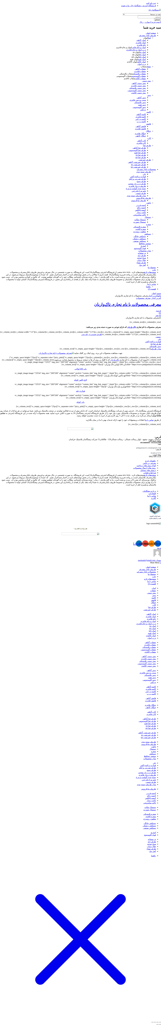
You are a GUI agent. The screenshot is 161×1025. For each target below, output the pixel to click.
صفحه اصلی (151, 33)
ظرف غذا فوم (140, 153)
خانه (159, 296)
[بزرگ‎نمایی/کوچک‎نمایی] (160, 1022)
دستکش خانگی (139, 236)
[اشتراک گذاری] (155, 1022)
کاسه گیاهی (141, 114)
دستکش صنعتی (139, 241)
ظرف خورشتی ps (138, 165)
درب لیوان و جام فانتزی (136, 50)
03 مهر (158, 315)
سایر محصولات (144, 251)
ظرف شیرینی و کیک (137, 179)
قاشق (148, 124)
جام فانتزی (141, 45)
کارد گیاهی (141, 141)
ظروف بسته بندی (143, 172)
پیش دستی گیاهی (139, 83)
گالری (153, 498)
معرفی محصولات (143, 298)
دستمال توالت (140, 220)
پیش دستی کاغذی (138, 93)
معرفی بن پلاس (149, 463)
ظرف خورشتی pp (138, 167)
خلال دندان (141, 260)
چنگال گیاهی (140, 136)
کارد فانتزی (141, 143)
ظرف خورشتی (144, 160)
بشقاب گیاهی (140, 69)
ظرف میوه (141, 181)
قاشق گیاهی (141, 126)
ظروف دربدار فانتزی (137, 186)
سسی (158, 337)
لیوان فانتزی (141, 43)
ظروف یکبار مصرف (147, 35)
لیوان (149, 38)
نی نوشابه (142, 253)
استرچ (143, 246)
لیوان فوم (142, 59)
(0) (160, 313)
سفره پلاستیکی (139, 227)
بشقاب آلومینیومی (139, 76)
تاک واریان (131, 327)
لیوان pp (142, 54)
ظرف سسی (140, 193)
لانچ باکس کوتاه (80, 380)
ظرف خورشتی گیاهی (137, 162)
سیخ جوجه (141, 258)
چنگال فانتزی (140, 133)
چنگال (148, 131)
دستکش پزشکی (139, 239)
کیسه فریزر (141, 205)
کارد (149, 138)
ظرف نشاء (141, 263)
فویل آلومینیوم (140, 248)
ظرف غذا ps (141, 155)
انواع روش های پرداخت (146, 465)
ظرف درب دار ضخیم (137, 184)
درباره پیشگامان (149, 491)
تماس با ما (151, 284)
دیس (149, 95)
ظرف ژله (142, 255)
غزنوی (158, 311)
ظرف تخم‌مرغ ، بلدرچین (91, 334)
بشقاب (149, 66)
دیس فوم (142, 105)
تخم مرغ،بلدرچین (139, 191)
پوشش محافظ (145, 243)
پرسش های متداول (148, 470)
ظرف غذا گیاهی (139, 148)
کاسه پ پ (141, 121)
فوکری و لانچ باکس (138, 176)
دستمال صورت (139, 222)
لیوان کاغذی (141, 62)
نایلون (148, 203)
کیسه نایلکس (140, 210)
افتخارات (152, 493)
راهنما (148, 286)
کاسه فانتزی (140, 117)
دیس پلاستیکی (140, 102)
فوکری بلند (80, 391)
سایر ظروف (156, 349)
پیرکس (143, 110)
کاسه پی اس (140, 119)
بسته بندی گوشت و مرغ (136, 188)
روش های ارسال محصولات (144, 468)
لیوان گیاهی (141, 40)
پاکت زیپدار (141, 212)
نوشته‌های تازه (150, 272)
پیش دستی (146, 81)
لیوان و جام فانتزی (139, 47)
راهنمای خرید (150, 461)
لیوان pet (142, 57)
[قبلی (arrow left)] (160, 1024)
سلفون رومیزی (139, 231)
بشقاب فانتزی (140, 71)
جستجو (157, 20)
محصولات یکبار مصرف (146, 169)
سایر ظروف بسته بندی (136, 196)
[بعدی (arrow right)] (157, 1024)
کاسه (149, 112)
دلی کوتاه (80, 402)
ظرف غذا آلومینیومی (137, 150)
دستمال (148, 217)
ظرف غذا (147, 145)
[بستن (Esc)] (152, 1022)
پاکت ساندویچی (139, 215)
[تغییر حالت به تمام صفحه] (157, 1022)
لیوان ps (142, 52)
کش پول (142, 265)
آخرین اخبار (153, 296)
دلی (144, 174)
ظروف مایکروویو (143, 198)
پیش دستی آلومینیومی (137, 90)
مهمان (149, 560)
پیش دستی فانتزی (138, 86)
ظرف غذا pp (140, 157)
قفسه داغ (152, 289)
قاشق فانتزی (140, 129)
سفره (148, 224)
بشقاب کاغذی (140, 78)
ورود (159, 548)
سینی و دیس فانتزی (137, 100)
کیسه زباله (141, 208)
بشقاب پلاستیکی (139, 74)
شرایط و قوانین (149, 473)
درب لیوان (141, 64)
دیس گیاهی (141, 98)
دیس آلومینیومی (139, 107)
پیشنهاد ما (152, 267)
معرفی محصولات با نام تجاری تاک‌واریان (127, 304)
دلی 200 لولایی (80, 369)
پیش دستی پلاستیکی (137, 88)
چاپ (154, 270)
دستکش (147, 234)
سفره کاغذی (140, 229)
